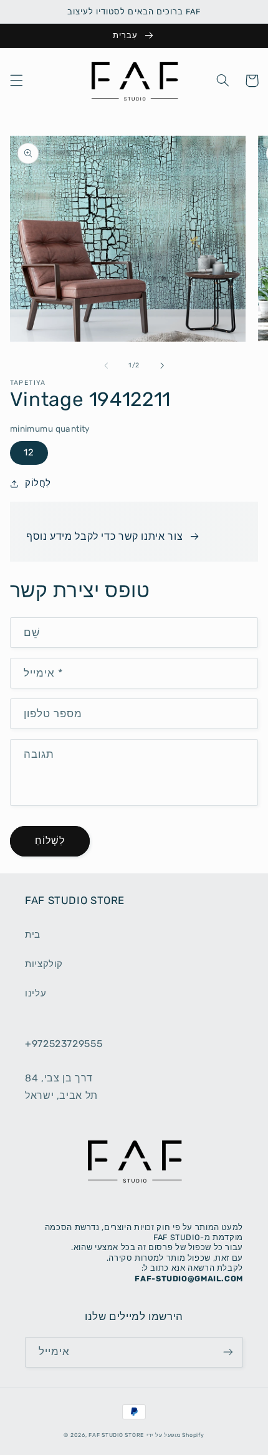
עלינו (35, 993)
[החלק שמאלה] (106, 365)
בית (33, 934)
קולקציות (44, 964)
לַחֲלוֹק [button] (38, 483)
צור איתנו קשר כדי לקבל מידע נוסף (104, 536)
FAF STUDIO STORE (116, 1435)
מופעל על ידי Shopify (175, 1435)
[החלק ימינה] (162, 365)
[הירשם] (228, 1352)
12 (29, 452)
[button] (16, 80)
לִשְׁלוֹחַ (50, 841)
